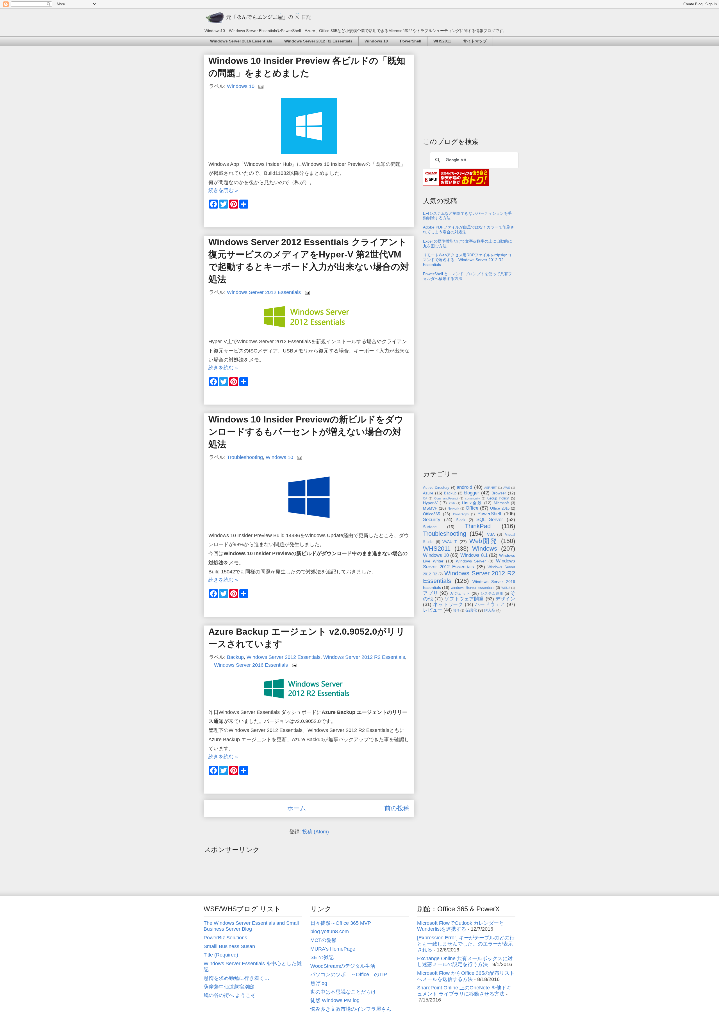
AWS (506, 487)
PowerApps (461, 514)
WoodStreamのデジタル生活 (342, 966)
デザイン (505, 599)
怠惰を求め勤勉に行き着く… (236, 978)
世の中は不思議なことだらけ (343, 992)
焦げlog (318, 983)
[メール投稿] (260, 86)
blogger (471, 493)
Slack (460, 520)
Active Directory (436, 488)
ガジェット (460, 593)
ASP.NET (490, 487)
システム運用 (492, 594)
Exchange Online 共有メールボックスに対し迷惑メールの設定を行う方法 (465, 961)
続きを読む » (223, 190)
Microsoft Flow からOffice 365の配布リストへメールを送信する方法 (466, 976)
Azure (428, 493)
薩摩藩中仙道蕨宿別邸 (229, 987)
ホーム (296, 808)
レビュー (432, 610)
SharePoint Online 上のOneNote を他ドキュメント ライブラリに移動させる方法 (464, 991)
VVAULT (449, 541)
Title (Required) (221, 955)
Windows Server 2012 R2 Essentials (318, 41)
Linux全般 (472, 503)
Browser (499, 493)
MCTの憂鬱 (323, 940)
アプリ (430, 593)
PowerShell (410, 41)
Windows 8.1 (474, 555)
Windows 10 (376, 41)
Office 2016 (499, 508)
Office (472, 508)
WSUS (505, 587)
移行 (456, 610)
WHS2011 (442, 41)
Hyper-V (430, 503)
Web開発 (483, 540)
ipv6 (452, 503)
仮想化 (471, 610)
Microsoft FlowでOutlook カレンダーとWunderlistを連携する (460, 926)
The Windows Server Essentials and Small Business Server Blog (251, 926)
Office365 (431, 514)
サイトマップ (475, 41)
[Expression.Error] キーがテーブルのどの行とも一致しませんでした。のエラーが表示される (466, 944)
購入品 (489, 610)
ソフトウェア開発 (464, 599)
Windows (484, 548)
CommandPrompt (446, 498)
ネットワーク (448, 604)
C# (425, 498)
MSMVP (430, 508)
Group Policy (498, 498)
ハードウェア (490, 604)
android (464, 487)
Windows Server (471, 561)
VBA (491, 534)
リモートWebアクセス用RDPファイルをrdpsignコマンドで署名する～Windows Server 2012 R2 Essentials (467, 260)
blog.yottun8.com (329, 931)
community (472, 498)
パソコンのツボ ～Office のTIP (348, 974)
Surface (430, 526)
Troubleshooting (245, 457)
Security (431, 519)
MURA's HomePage (332, 949)
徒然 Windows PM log (335, 1000)
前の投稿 (396, 808)
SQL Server (489, 519)
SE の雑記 (322, 957)
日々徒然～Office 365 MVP (340, 923)
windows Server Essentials (473, 588)
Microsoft (501, 503)
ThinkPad (478, 526)
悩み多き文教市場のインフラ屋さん (350, 1009)
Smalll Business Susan (229, 946)
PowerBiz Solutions (225, 937)
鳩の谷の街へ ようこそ (230, 995)
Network (453, 508)
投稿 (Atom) (315, 832)
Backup (235, 657)
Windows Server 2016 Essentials (241, 41)
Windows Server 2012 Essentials (264, 292)
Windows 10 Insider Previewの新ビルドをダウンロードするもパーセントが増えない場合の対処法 (306, 431)
